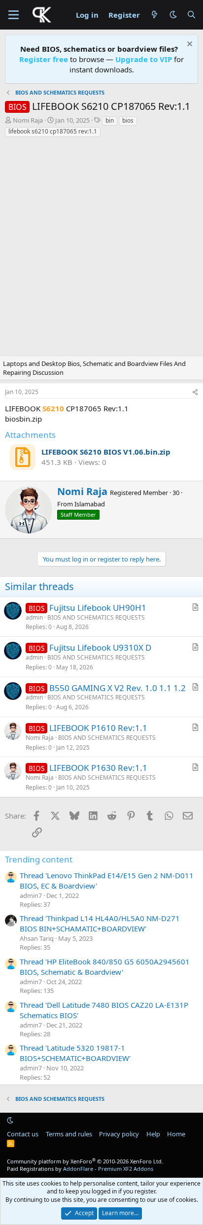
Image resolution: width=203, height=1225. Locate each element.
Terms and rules (69, 1133)
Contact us (22, 1133)
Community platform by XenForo (85, 1161)
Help (153, 1133)
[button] (173, 14)
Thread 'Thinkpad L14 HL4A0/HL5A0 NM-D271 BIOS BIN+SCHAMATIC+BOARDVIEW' (100, 923)
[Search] (191, 15)
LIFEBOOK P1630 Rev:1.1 (98, 767)
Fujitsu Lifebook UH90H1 (97, 607)
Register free (43, 59)
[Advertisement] (101, 249)
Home (176, 1133)
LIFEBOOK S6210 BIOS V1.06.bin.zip (105, 452)
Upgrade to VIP (143, 59)
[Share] (195, 392)
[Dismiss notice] (188, 45)
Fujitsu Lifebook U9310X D (100, 647)
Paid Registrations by (80, 1168)
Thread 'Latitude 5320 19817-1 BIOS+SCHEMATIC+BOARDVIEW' (75, 1053)
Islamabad (89, 503)
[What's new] (154, 15)
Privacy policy (119, 1133)
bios (128, 120)
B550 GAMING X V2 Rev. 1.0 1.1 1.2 (117, 688)
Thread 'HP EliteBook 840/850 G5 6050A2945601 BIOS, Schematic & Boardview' (105, 967)
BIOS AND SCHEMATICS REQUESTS (96, 617)
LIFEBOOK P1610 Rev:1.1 (98, 727)
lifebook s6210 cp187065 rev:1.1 (52, 131)
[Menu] (13, 15)
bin (109, 120)
